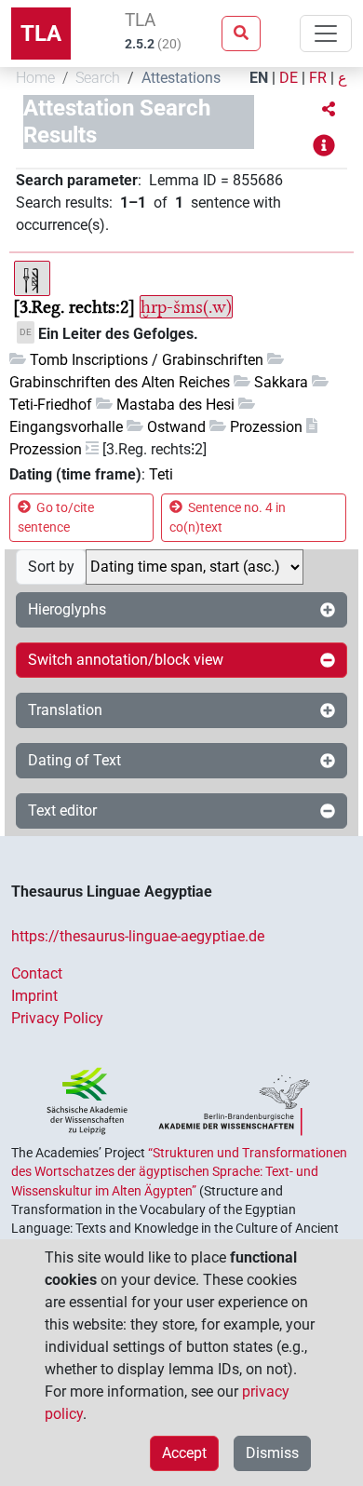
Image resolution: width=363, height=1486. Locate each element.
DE (288, 78)
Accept (184, 1453)
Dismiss (272, 1453)
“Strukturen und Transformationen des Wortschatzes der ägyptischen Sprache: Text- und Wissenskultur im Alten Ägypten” (179, 1171)
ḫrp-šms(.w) (186, 306)
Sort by (51, 566)
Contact (36, 973)
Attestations (181, 78)
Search (97, 78)
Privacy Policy (57, 1018)
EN (258, 78)
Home (35, 78)
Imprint (34, 996)
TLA (40, 33)
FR (318, 78)
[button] (328, 110)
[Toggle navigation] (326, 33)
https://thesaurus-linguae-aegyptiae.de (137, 936)
